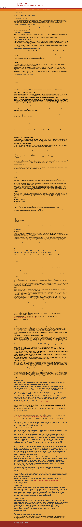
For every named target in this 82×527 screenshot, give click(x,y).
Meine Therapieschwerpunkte (35, 9)
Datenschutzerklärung (21, 523)
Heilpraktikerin (20, 3)
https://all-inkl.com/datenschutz (19, 264)
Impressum (16, 523)
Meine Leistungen (26, 9)
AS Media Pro (20, 524)
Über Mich (44, 9)
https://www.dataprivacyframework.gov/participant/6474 (31, 402)
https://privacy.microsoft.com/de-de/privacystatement (30, 416)
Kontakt (48, 9)
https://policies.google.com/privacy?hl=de (46, 480)
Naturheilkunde (18, 9)
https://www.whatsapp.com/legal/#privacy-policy (22, 300)
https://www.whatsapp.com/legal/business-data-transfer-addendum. (25, 317)
